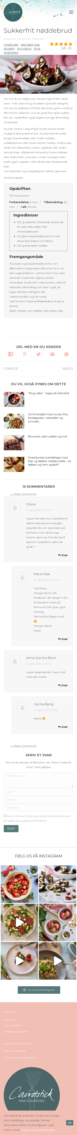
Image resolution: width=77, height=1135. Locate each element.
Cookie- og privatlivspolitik (20, 1057)
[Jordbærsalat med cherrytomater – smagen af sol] (19, 884)
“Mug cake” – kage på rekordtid (48, 393)
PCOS (37, 49)
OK (70, 1122)
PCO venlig (24, 49)
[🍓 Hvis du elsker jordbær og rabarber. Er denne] (19, 961)
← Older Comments (23, 494)
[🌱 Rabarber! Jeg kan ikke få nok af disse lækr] (57, 922)
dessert (9, 49)
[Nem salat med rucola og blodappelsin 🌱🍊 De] (19, 922)
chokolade (11, 45)
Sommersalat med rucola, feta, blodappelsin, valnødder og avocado (48, 418)
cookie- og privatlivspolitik (38, 1129)
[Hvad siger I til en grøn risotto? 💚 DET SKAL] (57, 961)
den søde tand (30, 45)
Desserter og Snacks (17, 38)
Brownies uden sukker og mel (47, 436)
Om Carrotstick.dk (15, 1050)
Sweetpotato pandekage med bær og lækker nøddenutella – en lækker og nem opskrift (49, 461)
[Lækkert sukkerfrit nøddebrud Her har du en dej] (57, 884)
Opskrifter (38, 38)
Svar (64, 555)
